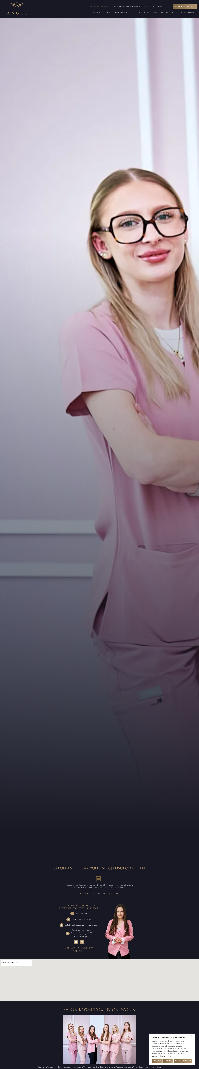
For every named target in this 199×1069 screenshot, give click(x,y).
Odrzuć (168, 1061)
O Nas (107, 12)
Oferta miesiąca (143, 12)
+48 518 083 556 (81, 913)
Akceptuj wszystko (183, 1061)
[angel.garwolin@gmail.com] (68, 919)
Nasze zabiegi (120, 12)
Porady (155, 12)
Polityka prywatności (165, 1056)
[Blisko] (192, 1035)
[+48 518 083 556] (72, 913)
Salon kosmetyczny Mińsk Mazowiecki (126, 6)
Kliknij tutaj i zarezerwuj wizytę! (99, 893)
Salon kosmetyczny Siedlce (153, 6)
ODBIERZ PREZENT (188, 12)
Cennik (132, 12)
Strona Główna (97, 12)
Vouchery (174, 12)
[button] (108, 12)
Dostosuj (157, 1061)
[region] (172, 1049)
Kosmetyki (164, 12)
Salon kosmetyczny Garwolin (99, 6)
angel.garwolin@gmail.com (81, 919)
